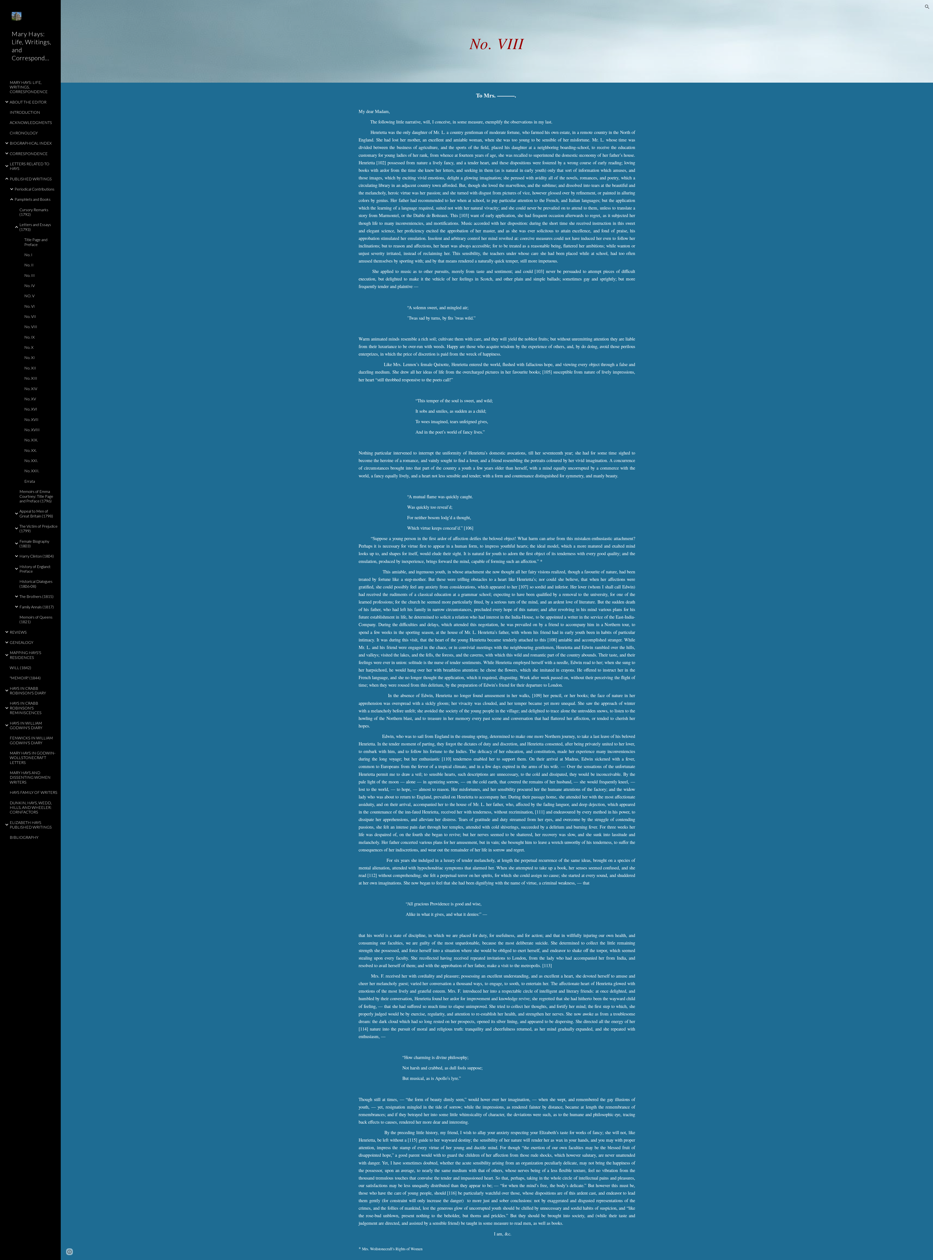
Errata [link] (29, 481)
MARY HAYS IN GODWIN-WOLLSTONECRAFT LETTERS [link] (32, 758)
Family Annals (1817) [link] (36, 606)
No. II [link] (29, 264)
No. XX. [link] (30, 450)
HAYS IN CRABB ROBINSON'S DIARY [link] (28, 690)
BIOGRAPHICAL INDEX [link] (31, 143)
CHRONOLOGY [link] (24, 133)
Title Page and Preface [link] (35, 241)
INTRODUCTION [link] (25, 112)
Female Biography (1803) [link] (34, 543)
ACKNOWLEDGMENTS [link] (31, 122)
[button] (927, 7)
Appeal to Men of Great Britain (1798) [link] (36, 513)
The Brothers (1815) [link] (36, 596)
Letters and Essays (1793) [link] (35, 226)
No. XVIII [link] (32, 429)
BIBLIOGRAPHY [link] (24, 837)
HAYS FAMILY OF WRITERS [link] (33, 792)
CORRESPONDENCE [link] (29, 153)
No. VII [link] (30, 316)
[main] (497, 41)
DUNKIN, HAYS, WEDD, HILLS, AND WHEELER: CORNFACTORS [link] (31, 807)
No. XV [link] (30, 398)
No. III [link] (29, 275)
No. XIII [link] (30, 378)
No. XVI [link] (30, 409)
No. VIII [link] (30, 326)
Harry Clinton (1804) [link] (36, 556)
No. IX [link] (29, 337)
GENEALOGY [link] (21, 642)
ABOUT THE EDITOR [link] (28, 102)
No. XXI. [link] (31, 460)
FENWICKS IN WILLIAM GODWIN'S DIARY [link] (31, 740)
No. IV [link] (29, 285)
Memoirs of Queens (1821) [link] (35, 619)
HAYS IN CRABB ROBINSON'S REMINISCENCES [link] (26, 708)
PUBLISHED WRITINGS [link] (31, 178)
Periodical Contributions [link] (34, 189)
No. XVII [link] (31, 419)
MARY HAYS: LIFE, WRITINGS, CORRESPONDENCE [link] (29, 87)
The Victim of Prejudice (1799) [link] (38, 528)
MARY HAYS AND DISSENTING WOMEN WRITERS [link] (30, 777)
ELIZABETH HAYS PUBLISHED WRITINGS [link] (31, 824)
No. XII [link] (30, 368)
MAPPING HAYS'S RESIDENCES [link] (25, 654)
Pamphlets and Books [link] (33, 199)
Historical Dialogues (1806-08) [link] (35, 583)
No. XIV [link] (30, 388)
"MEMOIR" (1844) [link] (25, 677)
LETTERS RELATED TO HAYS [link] (29, 166)
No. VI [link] (29, 306)
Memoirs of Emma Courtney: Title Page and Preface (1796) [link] (36, 496)
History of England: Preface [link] (35, 568)
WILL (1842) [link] (20, 667)
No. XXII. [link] (31, 470)
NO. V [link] (29, 295)
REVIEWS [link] (18, 632)
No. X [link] (29, 347)
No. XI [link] (29, 357)
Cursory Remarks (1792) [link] (33, 212)
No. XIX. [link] (31, 440)
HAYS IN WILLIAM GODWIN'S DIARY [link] (26, 725)
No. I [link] (28, 254)
